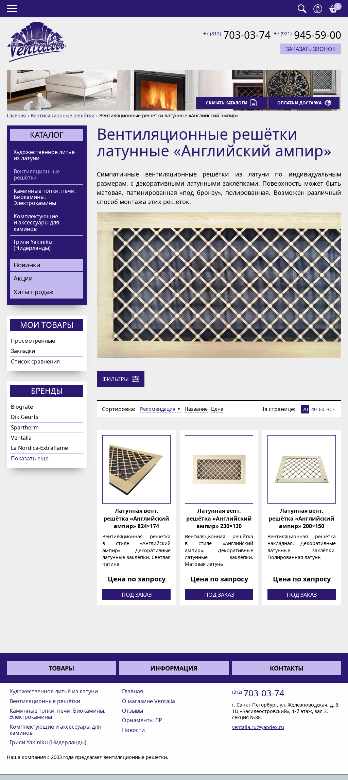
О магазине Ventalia (148, 701)
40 (314, 409)
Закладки (23, 351)
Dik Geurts (24, 417)
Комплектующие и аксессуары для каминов (36, 222)
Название (196, 409)
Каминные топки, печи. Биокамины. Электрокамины (45, 197)
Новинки (27, 265)
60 (321, 409)
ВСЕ (330, 409)
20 (305, 409)
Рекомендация (157, 409)
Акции (23, 278)
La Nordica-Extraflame (39, 448)
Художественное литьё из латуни (44, 155)
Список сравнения (35, 361)
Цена (217, 409)
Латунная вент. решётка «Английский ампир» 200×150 (301, 518)
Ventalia (21, 437)
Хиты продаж (34, 292)
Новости (133, 730)
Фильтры (115, 379)
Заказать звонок (311, 49)
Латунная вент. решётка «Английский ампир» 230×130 (219, 518)
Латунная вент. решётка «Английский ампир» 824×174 (136, 518)
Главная (16, 115)
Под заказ (137, 594)
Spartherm (25, 427)
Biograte (22, 406)
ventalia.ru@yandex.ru (258, 727)
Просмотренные (33, 340)
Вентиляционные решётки (62, 115)
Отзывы (132, 710)
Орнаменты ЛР (142, 720)
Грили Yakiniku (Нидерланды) (33, 245)
